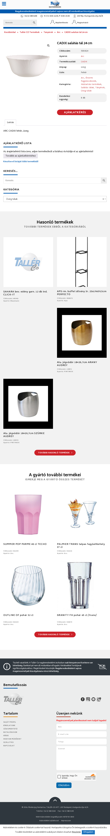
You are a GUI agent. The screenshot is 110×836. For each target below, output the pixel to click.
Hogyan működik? (12, 739)
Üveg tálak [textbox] (54, 199)
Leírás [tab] (10, 122)
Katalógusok (10, 732)
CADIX (84, 61)
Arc (58, 32)
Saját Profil (9, 722)
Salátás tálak (87, 87)
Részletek (76, 832)
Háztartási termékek (91, 84)
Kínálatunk (9, 725)
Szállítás (8, 742)
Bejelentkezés (62, 22)
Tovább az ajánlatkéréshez (21, 156)
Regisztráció (82, 22)
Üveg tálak (86, 90)
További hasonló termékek (54, 453)
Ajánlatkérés (75, 113)
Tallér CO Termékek (30, 32)
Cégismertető (10, 729)
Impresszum (66, 820)
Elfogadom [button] (88, 832)
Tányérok (48, 32)
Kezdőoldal (10, 32)
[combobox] (55, 199)
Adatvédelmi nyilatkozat (49, 820)
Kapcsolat (9, 746)
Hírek (6, 735)
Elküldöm (63, 786)
